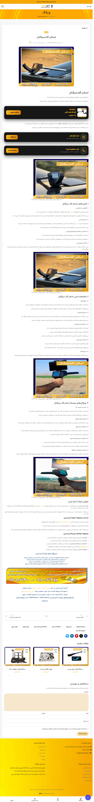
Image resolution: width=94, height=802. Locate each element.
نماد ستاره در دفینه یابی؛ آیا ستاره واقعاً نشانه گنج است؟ (29, 771)
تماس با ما (42, 753)
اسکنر (46, 32)
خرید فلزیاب (69, 627)
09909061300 (33, 597)
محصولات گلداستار (80, 631)
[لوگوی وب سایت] (46, 7)
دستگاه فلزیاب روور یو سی (75, 669)
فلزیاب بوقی (14, 627)
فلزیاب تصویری (87, 774)
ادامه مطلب (75, 672)
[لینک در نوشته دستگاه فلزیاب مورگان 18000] (17, 656)
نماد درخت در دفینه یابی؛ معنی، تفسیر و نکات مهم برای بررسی (28, 774)
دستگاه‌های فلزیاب (65, 522)
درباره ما (43, 756)
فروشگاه (42, 750)
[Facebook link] (86, 636)
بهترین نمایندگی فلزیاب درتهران (41, 588)
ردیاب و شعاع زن (86, 768)
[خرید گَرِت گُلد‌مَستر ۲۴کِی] (46, 112)
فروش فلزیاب (25, 627)
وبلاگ (50, 17)
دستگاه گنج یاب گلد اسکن (40, 627)
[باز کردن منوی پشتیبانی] (88, 797)
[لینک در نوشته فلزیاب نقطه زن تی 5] (46, 656)
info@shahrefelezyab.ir (83, 753)
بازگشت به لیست (46, 616)
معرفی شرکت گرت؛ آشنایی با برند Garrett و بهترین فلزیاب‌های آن (27, 768)
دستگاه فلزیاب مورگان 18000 (17, 669)
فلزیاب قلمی (88, 781)
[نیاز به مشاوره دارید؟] (46, 150)
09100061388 (44, 597)
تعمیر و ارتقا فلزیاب (29, 591)
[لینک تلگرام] (67, 636)
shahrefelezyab (51, 42)
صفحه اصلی (41, 747)
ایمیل (43, 713)
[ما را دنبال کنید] (46, 137)
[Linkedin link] (72, 636)
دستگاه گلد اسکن (56, 627)
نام (86, 713)
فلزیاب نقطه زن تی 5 (46, 669)
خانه (54, 17)
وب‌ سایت (85, 721)
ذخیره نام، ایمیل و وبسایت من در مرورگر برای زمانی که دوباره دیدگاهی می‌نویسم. (64, 729)
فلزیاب (42, 506)
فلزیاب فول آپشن (86, 777)
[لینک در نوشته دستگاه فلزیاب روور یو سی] (75, 656)
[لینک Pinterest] (76, 636)
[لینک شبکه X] (81, 636)
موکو (40, 793)
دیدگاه (86, 692)
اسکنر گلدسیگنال (80, 627)
